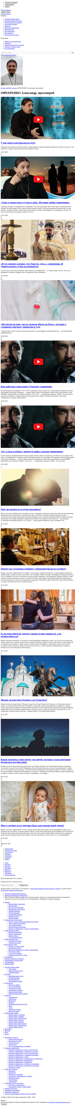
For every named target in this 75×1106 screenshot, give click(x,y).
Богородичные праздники (17, 927)
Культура (8, 995)
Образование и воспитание (14, 960)
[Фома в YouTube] (8, 856)
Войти (14, 55)
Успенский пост (14, 1043)
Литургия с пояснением (17, 1085)
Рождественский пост (16, 1039)
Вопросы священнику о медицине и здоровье (24, 1065)
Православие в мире (11, 1013)
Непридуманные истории (13, 21)
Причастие (12, 1073)
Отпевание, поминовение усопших (20, 1076)
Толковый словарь (15, 1009)
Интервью (8, 1029)
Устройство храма (15, 943)
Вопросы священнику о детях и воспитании (23, 950)
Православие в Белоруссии (18, 1018)
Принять (4, 1104)
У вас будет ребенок (15, 953)
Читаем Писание (14, 913)
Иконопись (12, 1001)
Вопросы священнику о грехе (18, 1057)
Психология (9, 983)
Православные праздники (13, 920)
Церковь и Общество (12, 1092)
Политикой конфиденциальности (12, 890)
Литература (12, 999)
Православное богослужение (14, 45)
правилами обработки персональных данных (45, 888)
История (7, 974)
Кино (10, 1006)
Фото (6, 1032)
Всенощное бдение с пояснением (20, 1087)
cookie (22, 897)
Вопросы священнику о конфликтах (21, 1060)
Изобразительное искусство (18, 1004)
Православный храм (11, 939)
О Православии (14, 972)
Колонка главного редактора (14, 958)
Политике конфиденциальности (59, 1102)
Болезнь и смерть (14, 985)
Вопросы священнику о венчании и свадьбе (23, 1051)
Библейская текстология (17, 909)
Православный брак (15, 992)
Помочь (8, 10)
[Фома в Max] (7, 859)
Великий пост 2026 (15, 1041)
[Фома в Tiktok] (7, 854)
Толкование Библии (15, 914)
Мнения (7, 1030)
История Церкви (14, 978)
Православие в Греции (16, 1020)
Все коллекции (10, 48)
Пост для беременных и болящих (20, 1046)
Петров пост (13, 1044)
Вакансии (8, 871)
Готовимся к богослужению (14, 1083)
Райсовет (8, 43)
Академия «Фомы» (11, 24)
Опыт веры (12, 969)
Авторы (14, 88)
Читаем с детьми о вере (12, 47)
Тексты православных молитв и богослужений (20, 1094)
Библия (7, 902)
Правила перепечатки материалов (16, 895)
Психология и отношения (13, 22)
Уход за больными (15, 986)
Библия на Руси (14, 916)
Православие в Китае (16, 1027)
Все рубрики (9, 33)
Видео (7, 1034)
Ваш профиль (9, 4)
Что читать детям (14, 951)
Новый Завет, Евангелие (17, 904)
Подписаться (24, 885)
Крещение (12, 1071)
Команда (7, 870)
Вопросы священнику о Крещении (20, 1062)
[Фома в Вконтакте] (9, 849)
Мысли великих (14, 1011)
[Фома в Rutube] (8, 857)
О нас (6, 863)
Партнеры (8, 873)
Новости (7, 26)
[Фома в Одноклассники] (11, 850)
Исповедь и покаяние (16, 1074)
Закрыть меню (6, 12)
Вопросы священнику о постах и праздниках (24, 929)
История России (14, 979)
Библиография (13, 918)
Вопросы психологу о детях (18, 955)
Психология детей (15, 948)
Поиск (7, 6)
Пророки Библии (14, 911)
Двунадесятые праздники (17, 923)
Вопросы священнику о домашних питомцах (24, 1055)
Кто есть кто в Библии (16, 907)
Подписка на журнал (12, 35)
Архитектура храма (15, 941)
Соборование (13, 1080)
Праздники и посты (11, 1037)
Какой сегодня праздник (13, 41)
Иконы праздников (15, 934)
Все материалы (10, 31)
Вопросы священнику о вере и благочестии (23, 1050)
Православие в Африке (16, 1016)
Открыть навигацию (11, 2)
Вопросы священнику (12, 28)
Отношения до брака (15, 990)
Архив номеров (10, 875)
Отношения (8, 957)
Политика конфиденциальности (15, 894)
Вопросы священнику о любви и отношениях (24, 1064)
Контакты (8, 868)
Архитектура (13, 997)
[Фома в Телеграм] (8, 852)
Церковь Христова (11, 1088)
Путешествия (9, 962)
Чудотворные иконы (15, 937)
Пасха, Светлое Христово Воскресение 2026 (23, 922)
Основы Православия (12, 19)
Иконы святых (13, 936)
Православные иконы (12, 930)
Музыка (11, 1002)
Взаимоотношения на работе (18, 994)
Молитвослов (9, 29)
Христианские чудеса (16, 971)
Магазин (7, 864)
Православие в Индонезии (17, 1025)
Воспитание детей (11, 944)
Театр (10, 1008)
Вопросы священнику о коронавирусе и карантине (26, 1058)
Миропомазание (14, 1078)
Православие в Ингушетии (18, 1023)
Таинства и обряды (11, 1069)
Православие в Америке (17, 1015)
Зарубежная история (15, 981)
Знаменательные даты (16, 976)
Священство (13, 1081)
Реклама (7, 866)
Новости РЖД (9, 964)
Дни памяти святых (15, 925)
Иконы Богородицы (15, 932)
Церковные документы (12, 1090)
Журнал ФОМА (6, 88)
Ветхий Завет (13, 906)
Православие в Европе (16, 1022)
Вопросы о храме (14, 1067)
